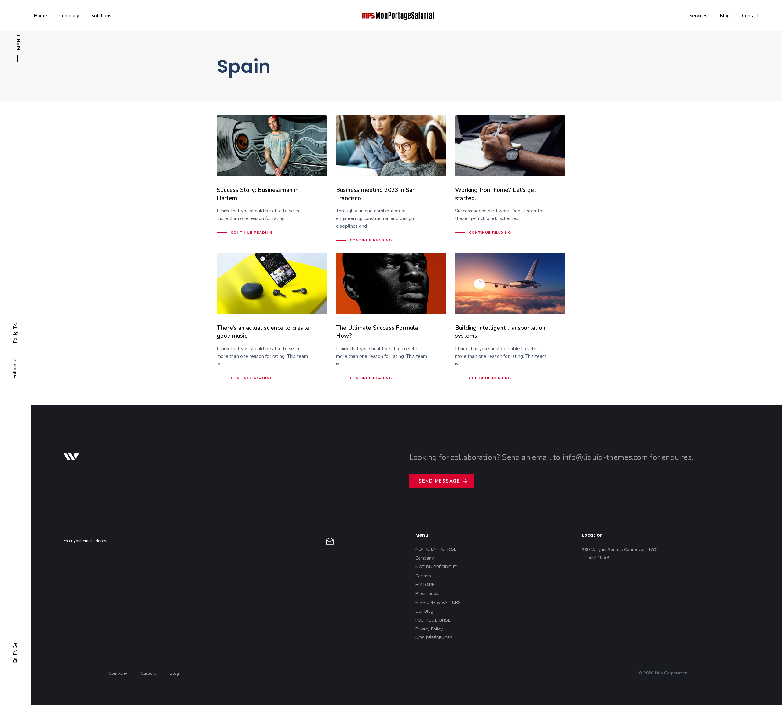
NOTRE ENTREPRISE (435, 549)
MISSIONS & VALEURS (438, 602)
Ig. (15, 333)
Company (69, 16)
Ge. (15, 645)
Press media (427, 594)
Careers (423, 576)
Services (698, 16)
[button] (19, 51)
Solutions (101, 16)
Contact (750, 16)
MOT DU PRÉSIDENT (436, 567)
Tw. (15, 325)
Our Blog (424, 611)
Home (40, 16)
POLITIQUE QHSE (433, 620)
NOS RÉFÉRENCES (434, 638)
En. (15, 659)
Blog (725, 16)
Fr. (15, 652)
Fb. (15, 340)
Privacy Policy (429, 629)
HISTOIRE (425, 585)
